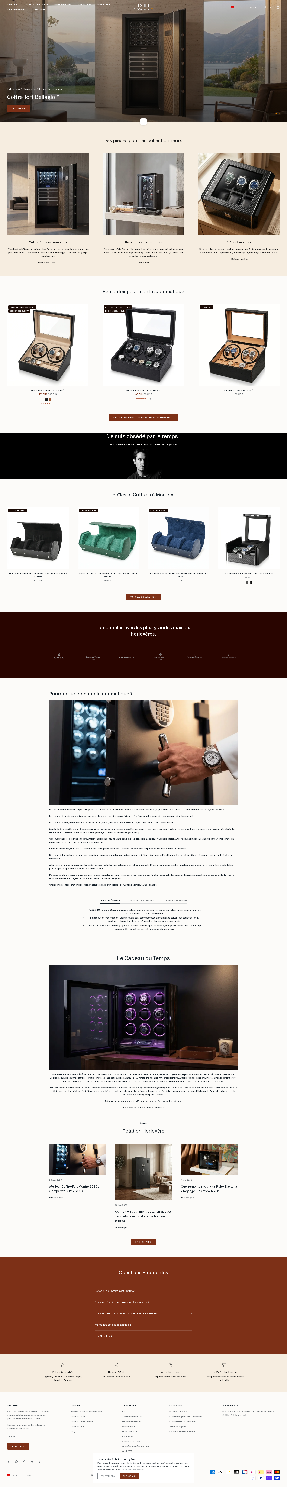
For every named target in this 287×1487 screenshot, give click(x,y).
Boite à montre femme (82, 1421)
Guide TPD (127, 1451)
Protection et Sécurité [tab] (176, 900)
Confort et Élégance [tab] (110, 900)
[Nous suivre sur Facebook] (8, 1461)
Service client (103, 4)
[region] (143, 61)
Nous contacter (130, 1431)
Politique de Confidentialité (182, 1421)
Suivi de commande (132, 1416)
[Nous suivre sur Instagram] (16, 1461)
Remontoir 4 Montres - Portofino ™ (48, 390)
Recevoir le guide (254, 1474)
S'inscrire (18, 1446)
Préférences (108, 1476)
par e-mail (241, 1415)
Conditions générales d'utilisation (185, 1416)
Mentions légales (177, 1426)
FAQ (124, 1411)
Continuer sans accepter (132, 1469)
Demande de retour (131, 1421)
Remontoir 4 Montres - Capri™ (239, 390)
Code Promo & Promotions (135, 1446)
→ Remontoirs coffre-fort (48, 262)
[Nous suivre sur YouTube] (31, 1461)
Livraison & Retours (178, 1411)
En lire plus (143, 1242)
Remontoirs (13, 4)
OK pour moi (129, 1476)
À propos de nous (131, 1441)
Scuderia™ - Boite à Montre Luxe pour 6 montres (249, 573)
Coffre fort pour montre (36, 4)
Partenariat (127, 1436)
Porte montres (84, 4)
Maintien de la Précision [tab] (142, 900)
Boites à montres (62, 4)
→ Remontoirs (143, 262)
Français (252, 7)
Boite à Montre (78, 1416)
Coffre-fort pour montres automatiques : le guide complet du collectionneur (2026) (143, 1216)
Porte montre (77, 1426)
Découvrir (268, 113)
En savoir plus (56, 1197)
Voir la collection (143, 597)
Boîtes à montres (155, 1107)
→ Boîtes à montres (238, 259)
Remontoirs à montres (134, 1107)
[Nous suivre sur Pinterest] (24, 1461)
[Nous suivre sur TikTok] (39, 1461)
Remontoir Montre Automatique (86, 1411)
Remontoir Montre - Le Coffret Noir (143, 390)
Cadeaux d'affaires (16, 9)
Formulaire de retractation (182, 1431)
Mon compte (128, 1426)
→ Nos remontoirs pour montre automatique (143, 418)
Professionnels (39, 9)
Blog (73, 1431)
